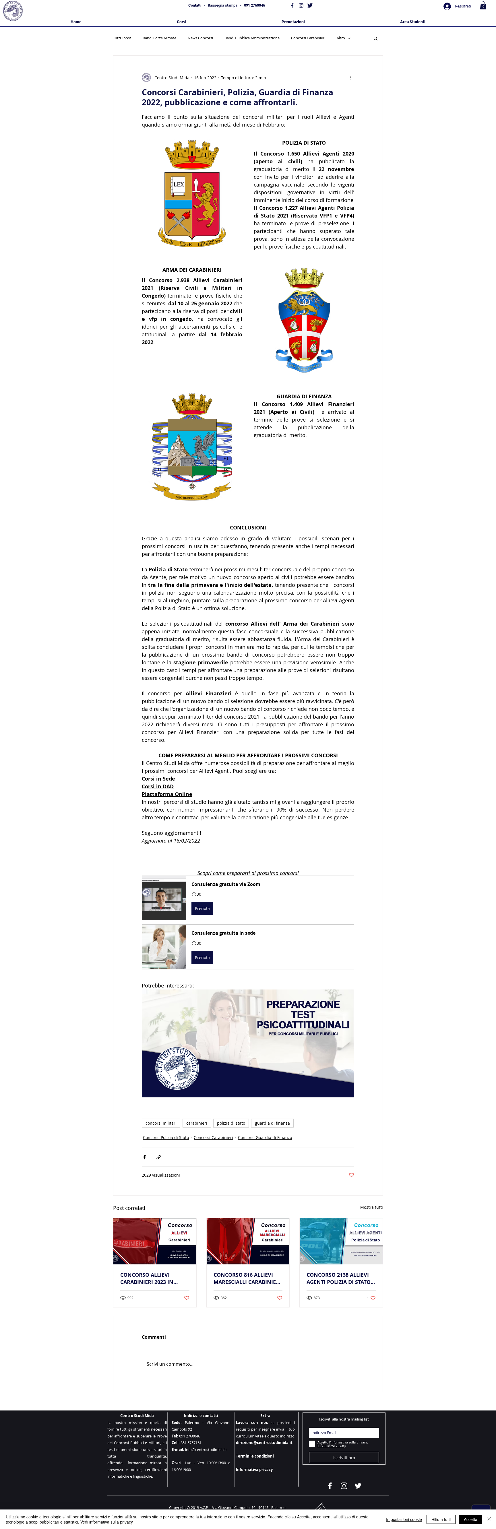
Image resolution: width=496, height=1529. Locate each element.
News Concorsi (200, 38)
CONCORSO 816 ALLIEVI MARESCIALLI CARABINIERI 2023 (247, 1278)
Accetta (470, 1519)
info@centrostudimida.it (206, 1449)
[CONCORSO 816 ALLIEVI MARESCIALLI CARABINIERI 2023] (248, 1241)
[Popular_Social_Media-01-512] (292, 5)
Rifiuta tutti (441, 1519)
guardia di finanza (272, 1123)
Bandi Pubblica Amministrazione (252, 38)
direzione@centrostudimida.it (264, 1442)
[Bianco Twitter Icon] (358, 1485)
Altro (341, 38)
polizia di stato (231, 1123)
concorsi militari (161, 1123)
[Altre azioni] (350, 77)
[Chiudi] (489, 1519)
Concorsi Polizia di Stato (166, 1137)
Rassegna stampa (222, 5)
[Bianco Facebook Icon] (330, 1485)
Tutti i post (122, 38)
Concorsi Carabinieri (308, 38)
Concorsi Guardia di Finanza (265, 1137)
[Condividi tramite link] (158, 1157)
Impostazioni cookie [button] (404, 1519)
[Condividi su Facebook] (144, 1157)
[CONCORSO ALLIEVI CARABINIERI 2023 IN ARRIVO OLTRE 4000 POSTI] (154, 1241)
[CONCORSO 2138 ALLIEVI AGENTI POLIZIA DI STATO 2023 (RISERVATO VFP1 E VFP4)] (341, 1241)
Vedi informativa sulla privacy (106, 1522)
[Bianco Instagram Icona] (344, 1485)
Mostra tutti (371, 1207)
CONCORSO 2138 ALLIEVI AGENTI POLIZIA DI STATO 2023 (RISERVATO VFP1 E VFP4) (339, 1278)
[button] (483, 5)
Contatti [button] (194, 5)
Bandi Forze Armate (159, 38)
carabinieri (196, 1123)
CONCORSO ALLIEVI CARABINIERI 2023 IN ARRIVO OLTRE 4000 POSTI (153, 1278)
